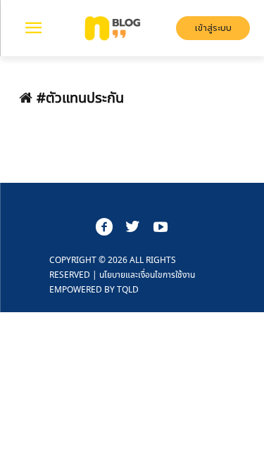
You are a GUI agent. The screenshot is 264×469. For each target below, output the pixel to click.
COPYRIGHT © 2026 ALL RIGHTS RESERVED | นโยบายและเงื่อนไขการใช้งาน (122, 274)
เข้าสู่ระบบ (213, 28)
